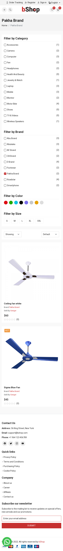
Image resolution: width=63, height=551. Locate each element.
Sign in (43, 2)
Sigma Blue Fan (12, 387)
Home (4, 25)
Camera (11, 50)
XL (30, 221)
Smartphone (13, 185)
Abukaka (11, 144)
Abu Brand (12, 138)
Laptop (10, 86)
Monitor (10, 98)
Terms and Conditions (14, 461)
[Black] (21, 202)
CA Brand (11, 156)
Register (31, 2)
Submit (31, 525)
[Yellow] (36, 202)
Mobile (10, 92)
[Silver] (31, 202)
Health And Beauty (15, 74)
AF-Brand (11, 150)
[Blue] (16, 202)
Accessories (12, 45)
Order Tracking (16, 2)
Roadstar (11, 179)
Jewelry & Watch (14, 80)
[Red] (6, 202)
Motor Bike (12, 103)
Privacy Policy (10, 457)
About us (8, 483)
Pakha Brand (13, 173)
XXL (39, 221)
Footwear (11, 167)
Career (7, 487)
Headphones (13, 68)
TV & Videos (12, 115)
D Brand (10, 162)
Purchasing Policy (12, 466)
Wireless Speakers (15, 121)
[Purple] (26, 202)
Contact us (8, 497)
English (54, 3)
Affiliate (7, 492)
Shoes (10, 109)
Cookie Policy (10, 471)
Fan (8, 62)
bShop (42, 542)
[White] (42, 202)
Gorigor (13, 311)
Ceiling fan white (12, 303)
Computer (11, 56)
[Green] (11, 202)
